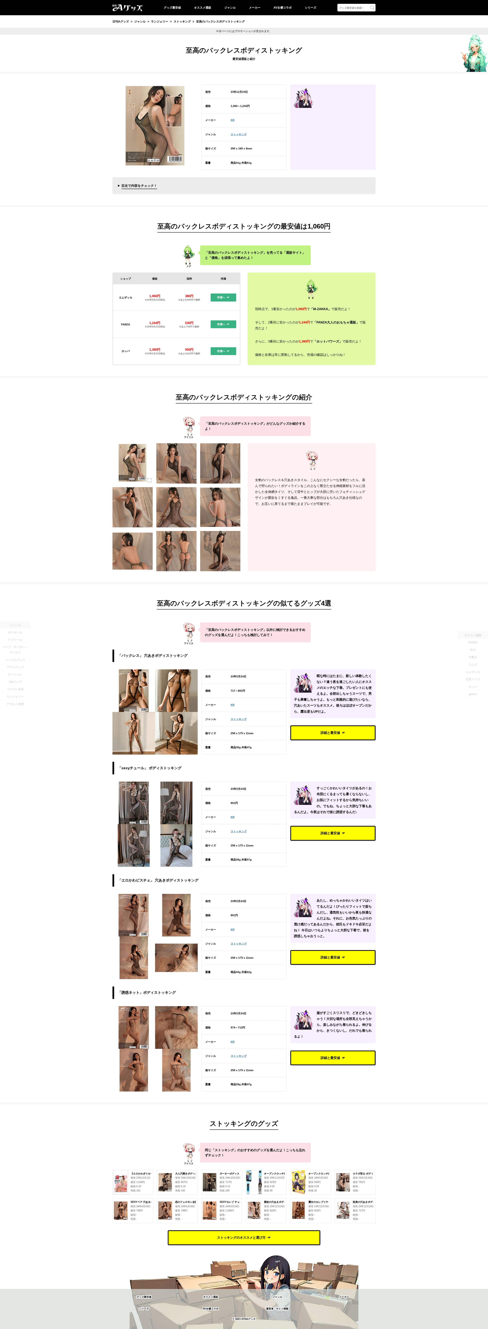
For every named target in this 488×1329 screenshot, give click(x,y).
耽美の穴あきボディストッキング (371, 1202)
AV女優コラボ (283, 7)
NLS (473, 649)
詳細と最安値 (330, 733)
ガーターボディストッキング (236, 1173)
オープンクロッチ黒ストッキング (327, 1173)
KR (232, 120)
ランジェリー (15, 696)
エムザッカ (473, 671)
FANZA (473, 642)
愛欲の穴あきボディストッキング (282, 1202)
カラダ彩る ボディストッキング (370, 1173)
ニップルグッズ (15, 659)
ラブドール (15, 639)
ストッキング (239, 134)
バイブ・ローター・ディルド (15, 650)
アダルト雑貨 (15, 704)
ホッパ (473, 686)
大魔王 (473, 657)
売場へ (221, 297)
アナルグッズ (15, 667)
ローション (15, 674)
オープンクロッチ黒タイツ (279, 1173)
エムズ (473, 664)
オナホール (15, 632)
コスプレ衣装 (15, 689)
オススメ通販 (202, 7)
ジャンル (230, 7)
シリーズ (310, 7)
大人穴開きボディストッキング (192, 1173)
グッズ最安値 (172, 7)
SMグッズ (15, 681)
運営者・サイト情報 (277, 1308)
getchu (473, 693)
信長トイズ (473, 679)
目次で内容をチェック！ (139, 186)
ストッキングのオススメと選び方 (241, 1237)
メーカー (254, 7)
